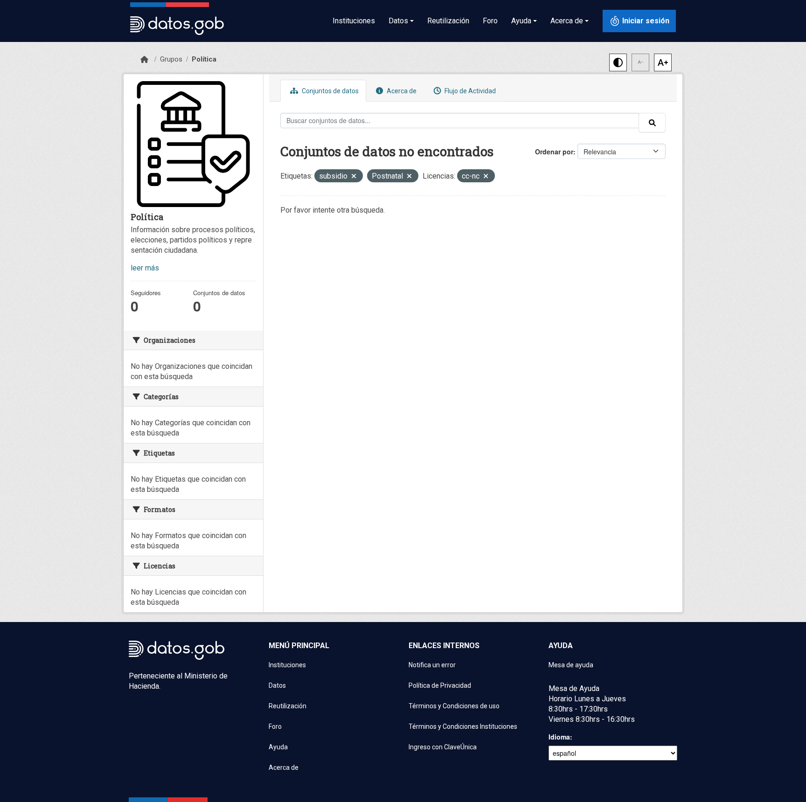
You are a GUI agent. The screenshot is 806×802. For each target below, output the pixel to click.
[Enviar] (652, 122)
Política (204, 59)
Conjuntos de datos (329, 91)
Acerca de (401, 91)
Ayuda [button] (521, 20)
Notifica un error (432, 665)
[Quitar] (353, 177)
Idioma (559, 736)
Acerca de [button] (566, 20)
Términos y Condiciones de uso (454, 706)
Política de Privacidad (440, 685)
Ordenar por (554, 151)
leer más (145, 267)
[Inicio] (144, 59)
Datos (277, 685)
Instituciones (354, 20)
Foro (490, 20)
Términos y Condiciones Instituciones (463, 726)
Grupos (171, 59)
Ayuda (278, 747)
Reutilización (448, 20)
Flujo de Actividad (469, 91)
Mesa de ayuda (571, 665)
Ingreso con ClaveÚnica (443, 747)
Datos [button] (398, 20)
